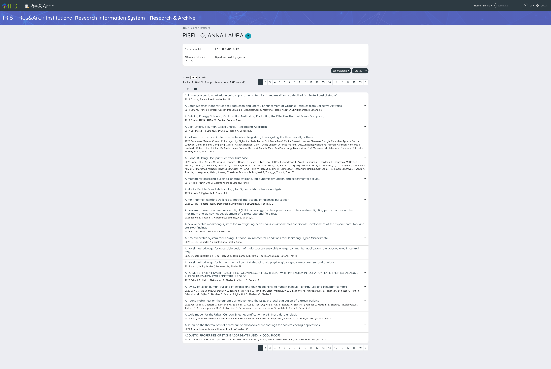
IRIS (185, 27)
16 (342, 82)
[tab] (188, 89)
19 (360, 82)
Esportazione (340, 70)
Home (477, 5)
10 (304, 82)
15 (335, 82)
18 (354, 82)
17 (348, 82)
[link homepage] (10, 5)
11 (311, 82)
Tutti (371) (359, 70)
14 (329, 82)
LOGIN (544, 5)
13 (323, 82)
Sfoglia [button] (486, 5)
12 (317, 82)
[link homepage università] (40, 5)
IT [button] (531, 5)
